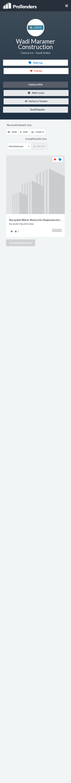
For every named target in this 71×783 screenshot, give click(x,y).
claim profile (35, 84)
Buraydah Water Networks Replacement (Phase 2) (35, 219)
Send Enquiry (37, 109)
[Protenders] (20, 4)
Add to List (37, 92)
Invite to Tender (37, 101)
